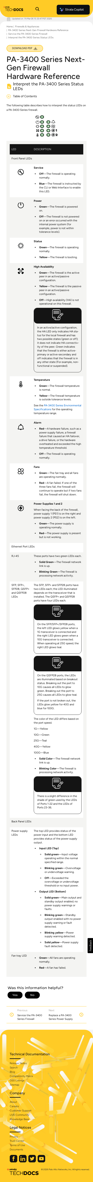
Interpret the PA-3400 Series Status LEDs (30, 37)
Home (9, 26)
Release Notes (18, 1063)
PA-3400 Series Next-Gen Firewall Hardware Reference (38, 30)
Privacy (14, 1136)
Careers (14, 1106)
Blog (12, 1071)
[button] (90, 945)
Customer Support (20, 1110)
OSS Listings (17, 1080)
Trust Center (17, 1140)
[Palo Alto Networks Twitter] (32, 1161)
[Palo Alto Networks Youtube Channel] (41, 1161)
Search (14, 1067)
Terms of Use (17, 1145)
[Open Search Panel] (37, 9)
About (13, 1101)
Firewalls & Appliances (27, 26)
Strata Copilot (74, 9)
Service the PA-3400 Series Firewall (27, 33)
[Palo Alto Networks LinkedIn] (23, 1161)
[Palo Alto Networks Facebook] (14, 1161)
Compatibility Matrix (21, 1076)
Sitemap (14, 1084)
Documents (16, 1149)
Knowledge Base (19, 1119)
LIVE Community (19, 1114)
